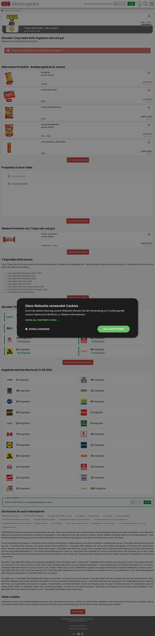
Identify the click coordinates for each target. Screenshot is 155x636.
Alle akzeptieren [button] (113, 329)
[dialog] (77, 318)
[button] (77, 320)
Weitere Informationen (73, 314)
